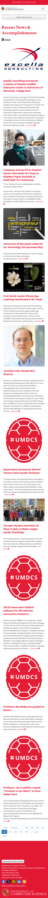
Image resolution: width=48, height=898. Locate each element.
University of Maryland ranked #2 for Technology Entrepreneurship (23, 245)
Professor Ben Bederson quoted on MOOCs (23, 708)
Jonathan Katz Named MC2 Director (19, 372)
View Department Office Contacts (13, 861)
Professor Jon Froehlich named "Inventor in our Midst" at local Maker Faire (22, 791)
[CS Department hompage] (24, 891)
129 (31, 828)
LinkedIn (19, 881)
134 (15, 832)
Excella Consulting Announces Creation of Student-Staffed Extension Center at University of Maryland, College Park (23, 86)
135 (20, 832)
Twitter (8, 881)
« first (5, 828)
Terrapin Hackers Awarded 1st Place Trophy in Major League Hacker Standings (21, 529)
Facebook (3, 881)
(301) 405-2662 (16, 877)
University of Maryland (24, 2)
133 (9, 832)
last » (5, 836)
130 (37, 828)
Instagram (14, 881)
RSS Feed (24, 881)
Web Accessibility (8, 885)
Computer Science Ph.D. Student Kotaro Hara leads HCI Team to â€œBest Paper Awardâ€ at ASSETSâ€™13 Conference (22, 175)
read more (30, 125)
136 (26, 832)
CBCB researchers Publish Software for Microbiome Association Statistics (18, 611)
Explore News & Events (24, 17)
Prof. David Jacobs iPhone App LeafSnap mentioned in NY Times (22, 297)
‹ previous (14, 828)
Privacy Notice (20, 885)
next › (37, 832)
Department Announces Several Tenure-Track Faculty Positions (22, 471)
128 (26, 828)
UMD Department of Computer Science (19, 8)
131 (42, 828)
